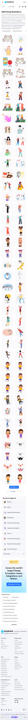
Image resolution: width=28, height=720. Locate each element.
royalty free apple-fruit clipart (10, 615)
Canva (16, 661)
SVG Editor (3, 663)
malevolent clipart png (9, 612)
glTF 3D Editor (4, 661)
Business (9, 501)
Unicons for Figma (18, 666)
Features (3, 644)
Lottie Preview (4, 674)
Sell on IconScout (4, 646)
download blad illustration (9, 606)
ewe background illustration (10, 600)
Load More (14, 624)
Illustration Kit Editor (5, 659)
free (11, 14)
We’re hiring (3, 648)
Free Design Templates (19, 653)
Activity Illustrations (6, 31)
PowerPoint (17, 663)
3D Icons (16, 640)
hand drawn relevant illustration (11, 618)
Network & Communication (14, 543)
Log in (24, 2)
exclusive (3, 25)
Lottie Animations (18, 642)
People (9, 507)
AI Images (17, 646)
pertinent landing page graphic (10, 603)
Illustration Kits (18, 648)
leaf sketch (6, 597)
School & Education (12, 549)
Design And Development (13, 512)
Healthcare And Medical (13, 528)
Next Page (12, 487)
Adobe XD (17, 668)
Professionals (10, 517)
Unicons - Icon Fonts (19, 651)
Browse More (7, 553)
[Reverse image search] (19, 6)
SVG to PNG (3, 666)
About (2, 642)
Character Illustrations (17, 31)
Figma (16, 659)
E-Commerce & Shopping (13, 538)
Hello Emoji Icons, (15, 28)
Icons (16, 649)
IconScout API (4, 670)
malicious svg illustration (9, 609)
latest (10, 25)
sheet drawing (16, 597)
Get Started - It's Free (14, 584)
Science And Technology (13, 522)
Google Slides (17, 665)
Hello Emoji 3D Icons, (17, 26)
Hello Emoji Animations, (7, 28)
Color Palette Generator (6, 676)
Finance (9, 533)
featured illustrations (18, 25)
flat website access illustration (10, 621)
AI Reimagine (4, 668)
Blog (2, 640)
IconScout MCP (4, 672)
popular (7, 25)
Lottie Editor (3, 665)
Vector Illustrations (18, 644)
